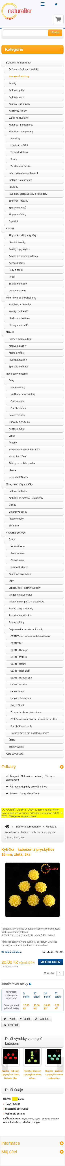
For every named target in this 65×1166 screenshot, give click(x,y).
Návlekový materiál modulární (24, 449)
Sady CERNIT (17, 705)
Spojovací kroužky (18, 200)
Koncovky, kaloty (18, 111)
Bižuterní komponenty (18, 62)
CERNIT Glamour (19, 650)
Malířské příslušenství (20, 594)
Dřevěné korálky (17, 242)
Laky (11, 581)
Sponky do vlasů (17, 207)
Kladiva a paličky (18, 346)
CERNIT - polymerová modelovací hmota (30, 636)
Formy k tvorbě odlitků (20, 339)
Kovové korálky (17, 263)
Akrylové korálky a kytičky (22, 235)
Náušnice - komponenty (21, 131)
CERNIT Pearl (17, 691)
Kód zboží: (48, 952)
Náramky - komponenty (21, 124)
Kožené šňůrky (16, 428)
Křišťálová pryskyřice (20, 574)
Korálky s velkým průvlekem (23, 256)
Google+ (44, 1018)
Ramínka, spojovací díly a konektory (28, 193)
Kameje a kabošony (19, 76)
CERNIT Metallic (18, 657)
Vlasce (12, 470)
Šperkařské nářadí (18, 366)
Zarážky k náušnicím (20, 166)
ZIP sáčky (14, 525)
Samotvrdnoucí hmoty (21, 726)
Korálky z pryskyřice (19, 249)
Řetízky (13, 442)
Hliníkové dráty (17, 387)
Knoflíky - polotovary (19, 104)
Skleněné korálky (18, 283)
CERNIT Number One (21, 677)
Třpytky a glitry (16, 746)
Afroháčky (15, 138)
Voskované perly (17, 290)
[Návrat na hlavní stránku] (7, 826)
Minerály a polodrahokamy (21, 297)
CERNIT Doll (16, 643)
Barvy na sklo (17, 553)
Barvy (12, 539)
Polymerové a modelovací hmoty (26, 629)
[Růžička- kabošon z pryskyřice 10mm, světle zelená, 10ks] (32, 1056)
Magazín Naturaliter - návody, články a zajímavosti (30, 778)
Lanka (12, 435)
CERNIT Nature (18, 664)
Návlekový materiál (17, 373)
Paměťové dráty (18, 408)
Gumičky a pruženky (19, 422)
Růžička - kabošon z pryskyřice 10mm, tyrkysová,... (54, 1074)
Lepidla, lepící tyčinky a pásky (25, 587)
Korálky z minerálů (18, 311)
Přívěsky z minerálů (19, 318)
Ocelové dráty (17, 401)
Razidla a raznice (18, 359)
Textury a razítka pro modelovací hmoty (29, 733)
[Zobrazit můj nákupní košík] (58, 19)
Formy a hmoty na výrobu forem (25, 712)
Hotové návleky (17, 415)
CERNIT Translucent (20, 698)
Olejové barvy (17, 560)
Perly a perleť (16, 269)
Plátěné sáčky (16, 518)
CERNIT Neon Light (20, 671)
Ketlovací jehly (16, 90)
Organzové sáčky (18, 511)
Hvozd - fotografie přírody (25, 793)
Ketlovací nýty (16, 97)
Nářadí (10, 332)
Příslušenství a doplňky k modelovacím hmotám (33, 719)
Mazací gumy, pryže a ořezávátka (26, 601)
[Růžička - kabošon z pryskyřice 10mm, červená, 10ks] (10, 1056)
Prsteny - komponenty (20, 180)
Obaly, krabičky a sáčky (19, 484)
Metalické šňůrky (18, 456)
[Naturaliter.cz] (16, 11)
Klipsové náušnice (19, 152)
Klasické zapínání (19, 145)
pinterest (12, 1024)
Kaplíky (13, 83)
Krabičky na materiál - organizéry (26, 498)
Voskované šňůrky (18, 477)
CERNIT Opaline (18, 684)
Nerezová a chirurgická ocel (23, 173)
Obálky (12, 505)
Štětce (12, 740)
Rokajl (12, 276)
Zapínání (13, 221)
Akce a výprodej (15, 753)
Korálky (10, 228)
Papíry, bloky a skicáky (21, 608)
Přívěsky (13, 187)
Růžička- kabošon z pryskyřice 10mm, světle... (32, 1074)
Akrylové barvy (17, 546)
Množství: (49, 973)
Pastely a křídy (17, 622)
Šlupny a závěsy (17, 214)
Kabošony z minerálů (20, 304)
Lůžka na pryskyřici (19, 117)
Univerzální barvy (19, 567)
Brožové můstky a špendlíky (24, 69)
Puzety (13, 159)
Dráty (11, 380)
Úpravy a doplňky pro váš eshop (28, 786)
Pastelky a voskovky (20, 615)
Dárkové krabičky (18, 491)
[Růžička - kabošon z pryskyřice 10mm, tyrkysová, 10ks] (54, 1056)
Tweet (11, 1018)
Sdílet (26, 1018)
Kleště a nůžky (16, 352)
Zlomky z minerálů (18, 325)
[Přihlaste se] (56, 4)
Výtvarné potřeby (15, 532)
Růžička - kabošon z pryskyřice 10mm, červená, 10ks (10, 1074)
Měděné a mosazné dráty (22, 394)
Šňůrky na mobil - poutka (22, 463)
